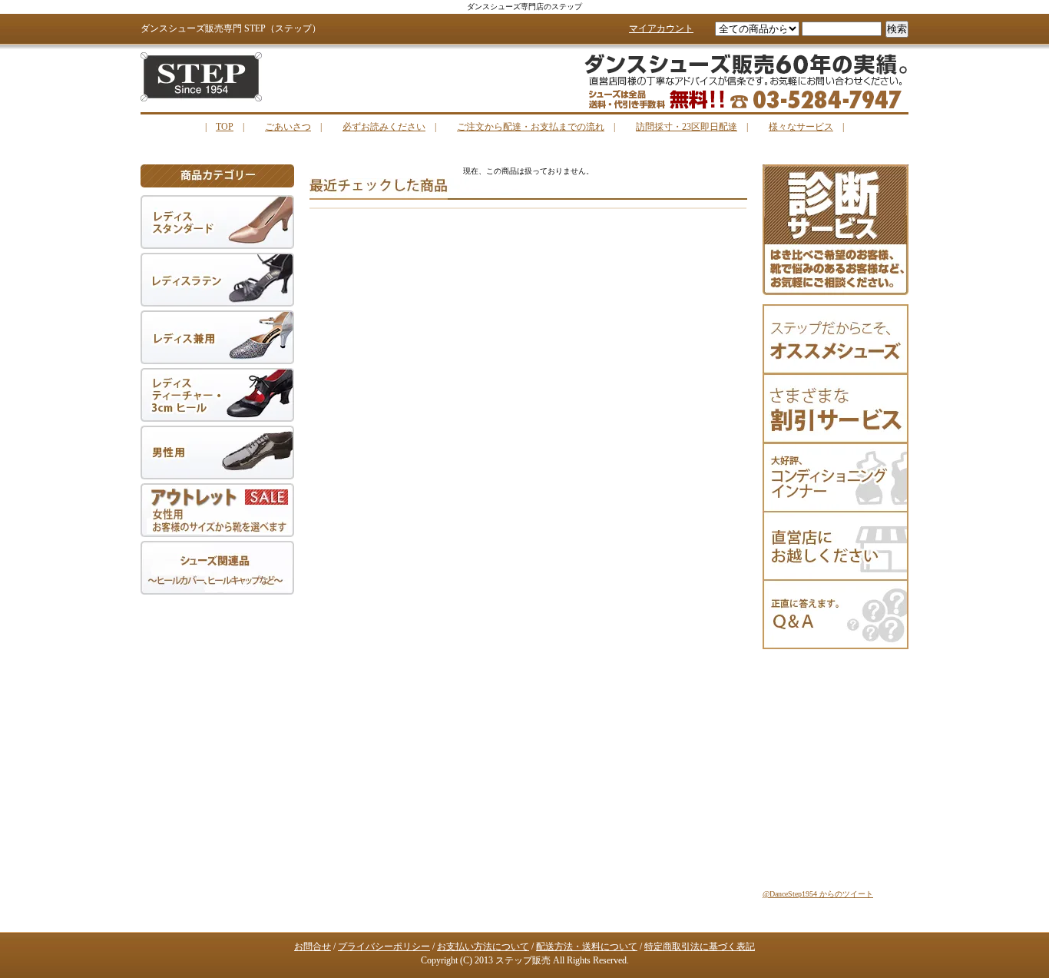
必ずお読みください (383, 126)
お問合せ (312, 946)
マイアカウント (661, 28)
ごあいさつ (288, 126)
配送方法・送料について (586, 946)
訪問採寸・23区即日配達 (686, 126)
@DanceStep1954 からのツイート (818, 894)
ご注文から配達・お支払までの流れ (530, 126)
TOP (224, 126)
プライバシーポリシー (384, 946)
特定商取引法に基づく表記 (699, 946)
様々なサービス (801, 126)
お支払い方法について (483, 946)
